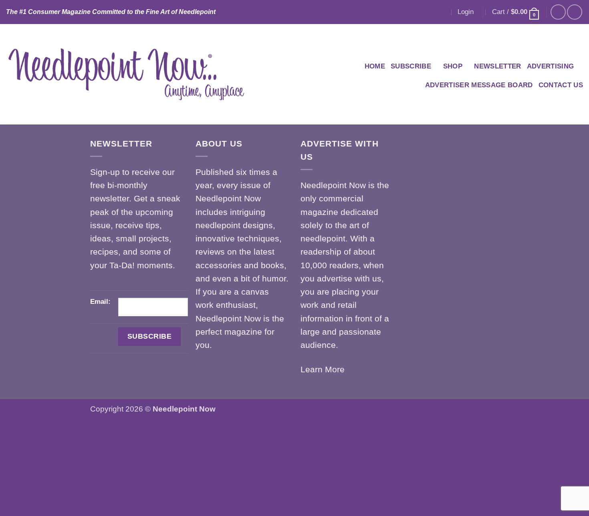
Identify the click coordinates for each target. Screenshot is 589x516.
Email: (100, 301)
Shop (452, 66)
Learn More (323, 369)
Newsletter (497, 66)
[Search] (442, 12)
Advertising (550, 66)
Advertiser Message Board (479, 85)
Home (375, 66)
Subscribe (411, 66)
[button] (466, 12)
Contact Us (561, 85)
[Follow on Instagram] (574, 12)
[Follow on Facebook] (558, 12)
